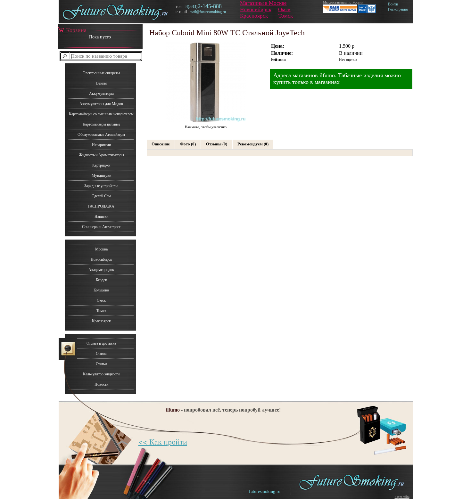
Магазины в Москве (263, 3)
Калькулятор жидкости (101, 374)
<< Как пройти (162, 442)
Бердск (101, 280)
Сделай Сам (101, 196)
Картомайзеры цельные (101, 124)
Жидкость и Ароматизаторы (101, 155)
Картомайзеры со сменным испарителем (101, 114)
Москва (101, 249)
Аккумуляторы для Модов (101, 104)
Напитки (101, 216)
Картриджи (101, 165)
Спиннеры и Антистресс (101, 227)
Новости (101, 384)
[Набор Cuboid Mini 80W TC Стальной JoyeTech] (206, 122)
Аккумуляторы (101, 93)
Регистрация (398, 9)
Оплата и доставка (101, 343)
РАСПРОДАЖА (101, 206)
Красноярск (254, 16)
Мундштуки (101, 175)
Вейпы (101, 83)
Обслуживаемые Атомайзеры (101, 134)
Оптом (101, 353)
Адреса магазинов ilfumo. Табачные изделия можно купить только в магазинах (337, 78)
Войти (393, 4)
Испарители (101, 145)
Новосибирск (255, 9)
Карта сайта (402, 497)
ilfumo (173, 410)
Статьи (101, 364)
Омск (284, 9)
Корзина (76, 30)
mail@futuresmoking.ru (208, 12)
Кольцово (101, 290)
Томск (285, 16)
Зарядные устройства (101, 186)
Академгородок (101, 269)
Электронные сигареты (101, 73)
